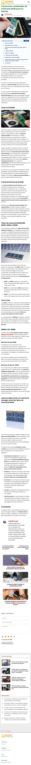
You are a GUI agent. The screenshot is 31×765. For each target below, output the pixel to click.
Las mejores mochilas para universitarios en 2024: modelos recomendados (16, 699)
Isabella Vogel (8, 14)
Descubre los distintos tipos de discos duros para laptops (8, 547)
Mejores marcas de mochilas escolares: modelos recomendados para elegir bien (15, 718)
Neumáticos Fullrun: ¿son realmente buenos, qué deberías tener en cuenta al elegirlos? (16, 704)
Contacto (3, 744)
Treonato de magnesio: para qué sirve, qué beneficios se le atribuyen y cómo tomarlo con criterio (15, 713)
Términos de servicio (6, 750)
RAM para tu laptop (7, 334)
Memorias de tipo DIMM (11, 55)
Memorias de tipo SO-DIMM (12, 57)
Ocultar (26, 40)
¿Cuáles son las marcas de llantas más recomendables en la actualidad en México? (16, 708)
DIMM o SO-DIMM (8, 53)
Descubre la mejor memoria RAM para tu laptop (23, 547)
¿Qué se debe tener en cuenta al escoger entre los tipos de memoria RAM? (15, 60)
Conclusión (6, 63)
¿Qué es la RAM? (8, 43)
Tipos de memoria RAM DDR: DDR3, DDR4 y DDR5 (14, 48)
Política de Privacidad (6, 762)
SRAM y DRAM (8, 50)
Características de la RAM (10, 45)
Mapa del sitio (4, 756)
